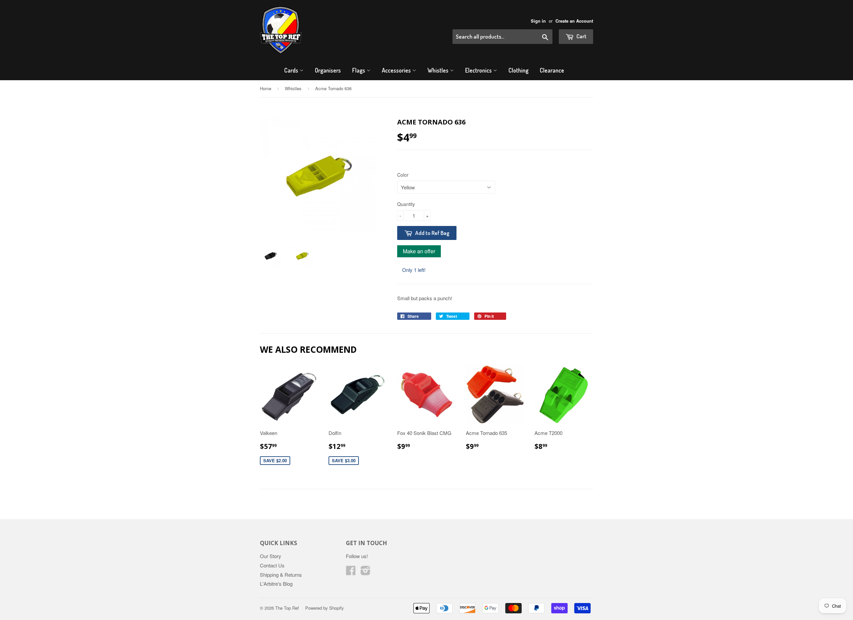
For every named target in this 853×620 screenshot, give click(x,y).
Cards (292, 70)
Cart (580, 36)
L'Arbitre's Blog (276, 583)
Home (265, 88)
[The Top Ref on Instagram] (366, 572)
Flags (359, 70)
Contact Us (272, 565)
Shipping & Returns (281, 574)
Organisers (328, 70)
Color (403, 174)
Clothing (518, 70)
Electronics (479, 70)
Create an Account (574, 21)
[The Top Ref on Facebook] (351, 572)
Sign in (538, 21)
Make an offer (419, 252)
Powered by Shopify (324, 608)
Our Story (270, 555)
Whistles (438, 70)
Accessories (397, 70)
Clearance (552, 70)
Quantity (406, 204)
